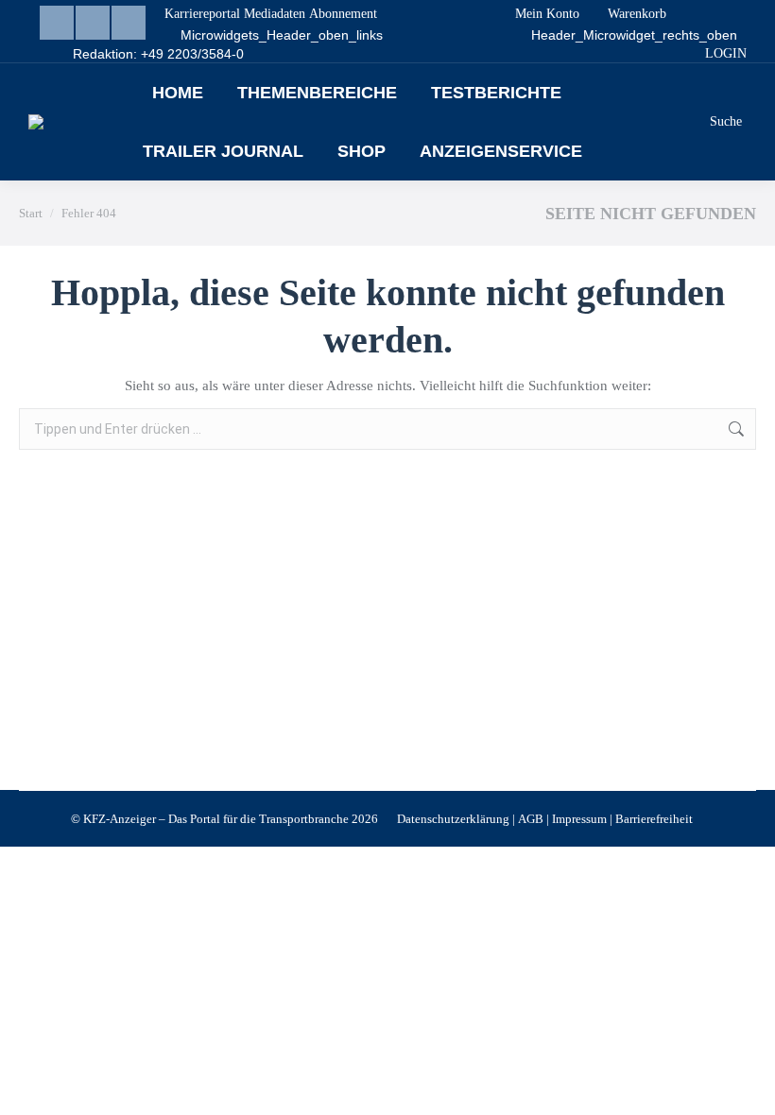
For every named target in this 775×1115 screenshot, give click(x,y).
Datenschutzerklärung (453, 819)
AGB (530, 819)
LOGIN (726, 53)
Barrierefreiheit (654, 819)
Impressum (579, 819)
